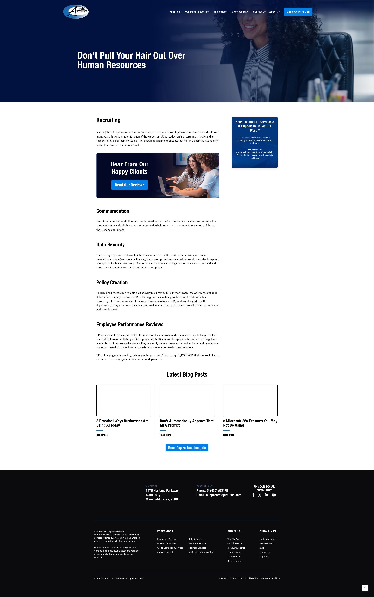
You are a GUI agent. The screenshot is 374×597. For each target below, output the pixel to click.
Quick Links (268, 531)
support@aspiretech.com (223, 495)
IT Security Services (166, 543)
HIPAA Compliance (196, 47)
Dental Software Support (200, 40)
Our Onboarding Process (238, 34)
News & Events (267, 543)
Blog (262, 547)
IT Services (220, 11)
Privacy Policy (236, 578)
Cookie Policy (251, 578)
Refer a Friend (234, 560)
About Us (175, 11)
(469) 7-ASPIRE (217, 490)
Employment (233, 556)
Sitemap (222, 578)
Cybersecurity (240, 11)
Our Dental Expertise (197, 11)
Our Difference (234, 543)
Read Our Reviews (129, 184)
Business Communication (200, 552)
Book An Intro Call (298, 12)
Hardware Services (197, 543)
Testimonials (233, 552)
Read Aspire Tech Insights (187, 448)
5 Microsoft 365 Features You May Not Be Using (250, 423)
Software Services (197, 547)
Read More (102, 434)
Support (273, 11)
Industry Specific (165, 552)
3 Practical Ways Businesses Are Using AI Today (122, 423)
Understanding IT (268, 538)
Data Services (195, 538)
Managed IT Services (197, 34)
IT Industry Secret (236, 547)
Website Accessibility (270, 578)
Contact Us (259, 11)
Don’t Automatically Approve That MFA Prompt (186, 423)
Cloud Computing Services (170, 547)
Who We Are (233, 538)
